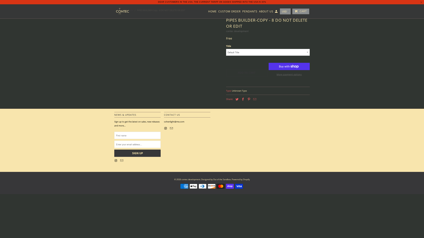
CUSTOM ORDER (229, 11)
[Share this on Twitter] (236, 99)
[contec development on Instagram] (116, 160)
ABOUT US (266, 11)
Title (228, 46)
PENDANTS (249, 11)
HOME (212, 11)
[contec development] (122, 11)
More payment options (289, 74)
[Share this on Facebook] (242, 99)
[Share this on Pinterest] (248, 99)
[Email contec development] (122, 160)
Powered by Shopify (241, 179)
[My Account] (276, 12)
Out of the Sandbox (222, 179)
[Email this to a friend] (254, 99)
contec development (237, 31)
